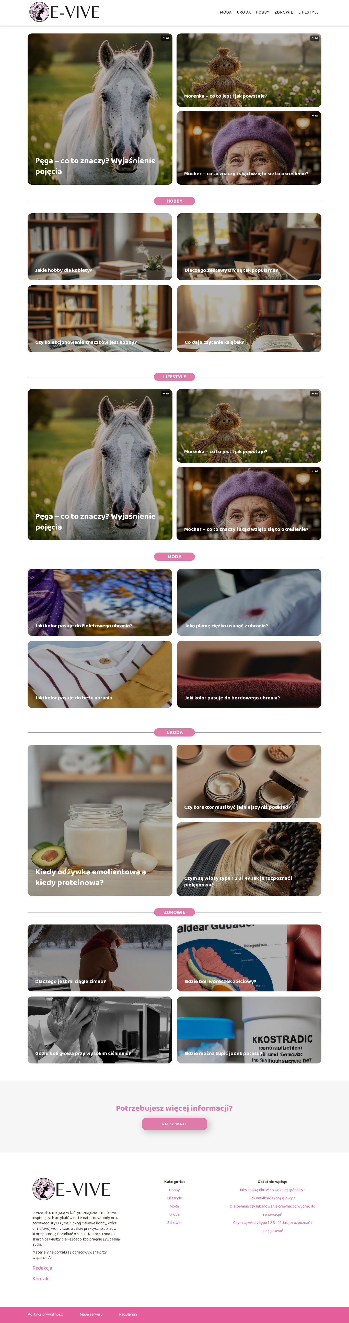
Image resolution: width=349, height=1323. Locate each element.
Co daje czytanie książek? (214, 342)
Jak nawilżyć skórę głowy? (272, 1198)
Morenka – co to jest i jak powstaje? (225, 96)
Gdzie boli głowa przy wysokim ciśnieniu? (83, 1053)
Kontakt (41, 1278)
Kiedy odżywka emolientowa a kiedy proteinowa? (90, 877)
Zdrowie (284, 12)
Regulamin (128, 1314)
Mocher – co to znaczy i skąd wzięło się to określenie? (246, 173)
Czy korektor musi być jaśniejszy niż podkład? (237, 807)
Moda (226, 12)
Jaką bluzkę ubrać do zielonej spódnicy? (272, 1190)
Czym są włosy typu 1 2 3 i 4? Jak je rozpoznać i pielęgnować (238, 881)
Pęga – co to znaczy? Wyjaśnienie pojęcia (95, 166)
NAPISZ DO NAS (174, 1124)
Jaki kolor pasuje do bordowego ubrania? (232, 698)
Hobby (263, 12)
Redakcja (42, 1268)
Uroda (244, 12)
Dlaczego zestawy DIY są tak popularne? (231, 270)
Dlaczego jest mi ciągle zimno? (70, 981)
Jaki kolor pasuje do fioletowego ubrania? (83, 626)
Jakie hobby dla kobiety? (63, 270)
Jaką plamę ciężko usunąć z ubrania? (226, 626)
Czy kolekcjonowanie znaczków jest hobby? (86, 342)
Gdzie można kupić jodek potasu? (223, 1053)
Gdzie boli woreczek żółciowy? (221, 981)
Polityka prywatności (45, 1314)
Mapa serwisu (91, 1314)
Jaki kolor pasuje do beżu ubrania (73, 698)
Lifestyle (308, 12)
